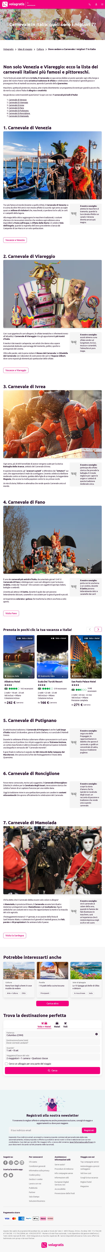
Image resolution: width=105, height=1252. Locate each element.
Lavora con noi (35, 1184)
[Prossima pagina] (98, 629)
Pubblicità (33, 1188)
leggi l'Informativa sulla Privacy (82, 1142)
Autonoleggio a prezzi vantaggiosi (89, 1167)
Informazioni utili (62, 1178)
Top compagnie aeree (89, 1162)
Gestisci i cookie (36, 1179)
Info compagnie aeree (64, 1173)
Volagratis (8, 49)
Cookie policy (34, 1175)
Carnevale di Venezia (18, 100)
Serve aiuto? (60, 1165)
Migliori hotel (86, 1182)
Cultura (40, 49)
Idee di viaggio (25, 49)
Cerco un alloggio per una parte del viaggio (30, 1064)
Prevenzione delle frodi (65, 1193)
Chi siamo (33, 1162)
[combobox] (52, 1034)
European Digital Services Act (62, 1183)
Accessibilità (60, 1189)
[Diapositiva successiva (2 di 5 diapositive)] (31, 657)
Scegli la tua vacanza (89, 1178)
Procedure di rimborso (64, 1169)
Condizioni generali (37, 1166)
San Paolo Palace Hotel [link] (84, 681)
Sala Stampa (34, 1197)
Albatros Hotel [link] (12, 681)
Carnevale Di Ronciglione (19, 113)
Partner (32, 1192)
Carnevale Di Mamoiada (19, 116)
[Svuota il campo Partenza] (97, 1034)
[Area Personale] (96, 4)
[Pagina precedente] (90, 629)
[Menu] (102, 4)
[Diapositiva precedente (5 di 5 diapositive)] (6, 657)
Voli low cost (85, 1173)
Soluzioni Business (37, 1201)
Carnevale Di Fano (16, 108)
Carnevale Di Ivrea (16, 105)
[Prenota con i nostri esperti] (89, 4)
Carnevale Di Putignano (19, 111)
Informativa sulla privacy (39, 1170)
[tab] (44, 1025)
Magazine (84, 1186)
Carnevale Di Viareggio (18, 102)
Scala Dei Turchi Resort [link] (50, 681)
